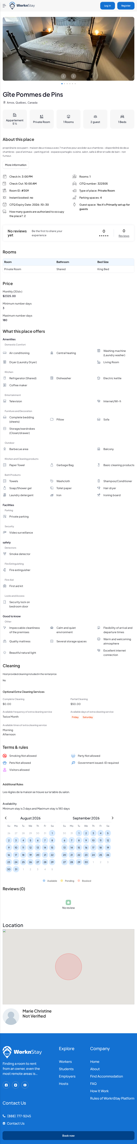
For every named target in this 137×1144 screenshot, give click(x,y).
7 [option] (45, 840)
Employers (67, 1076)
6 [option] (37, 840)
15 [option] (52, 847)
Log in (107, 5)
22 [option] (52, 854)
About (95, 1069)
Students (66, 1069)
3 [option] (16, 840)
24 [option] (16, 862)
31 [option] (16, 869)
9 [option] (9, 847)
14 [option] (45, 847)
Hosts (63, 1083)
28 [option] (45, 862)
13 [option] (38, 847)
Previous (63, 76)
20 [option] (37, 854)
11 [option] (23, 847)
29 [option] (52, 862)
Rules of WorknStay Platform (112, 1098)
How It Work (99, 1091)
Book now (68, 1135)
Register (125, 5)
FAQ (93, 1083)
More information (15, 165)
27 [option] (37, 862)
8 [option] (52, 840)
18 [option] (23, 854)
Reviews (124, 235)
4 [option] (23, 840)
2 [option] (9, 840)
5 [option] (30, 840)
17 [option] (16, 854)
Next (73, 76)
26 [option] (30, 862)
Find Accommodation (106, 1076)
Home (94, 1061)
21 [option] (45, 854)
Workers (65, 1061)
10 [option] (16, 847)
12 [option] (30, 847)
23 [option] (8, 862)
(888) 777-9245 (19, 1116)
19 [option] (30, 854)
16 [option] (9, 854)
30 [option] (8, 869)
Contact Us (16, 1123)
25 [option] (23, 862)
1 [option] (52, 833)
